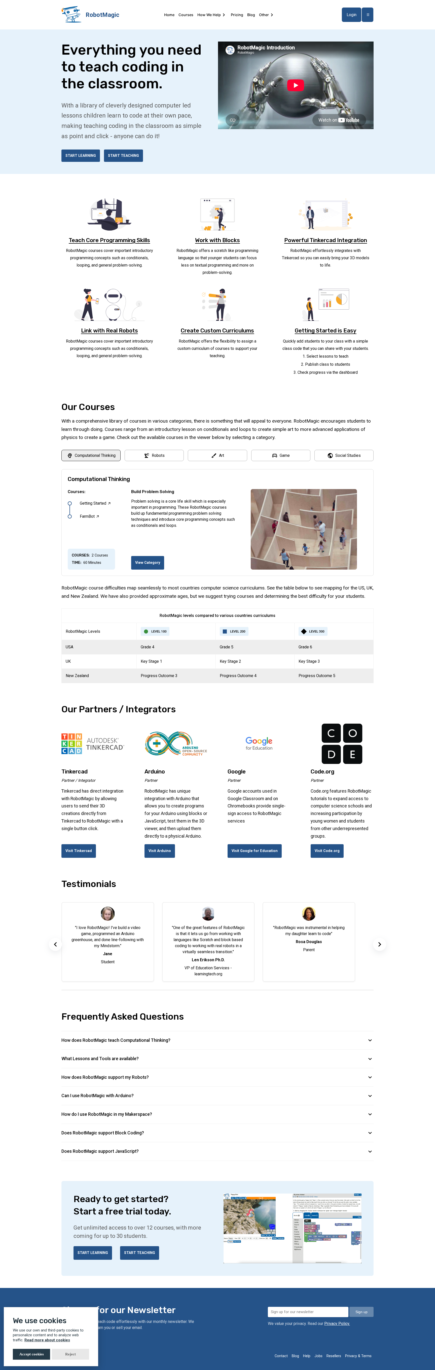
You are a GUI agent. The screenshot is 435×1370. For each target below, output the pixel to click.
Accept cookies (31, 1354)
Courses (185, 15)
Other (264, 15)
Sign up (361, 1312)
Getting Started (96, 503)
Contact (281, 1356)
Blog (251, 15)
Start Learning (80, 156)
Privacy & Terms (358, 1356)
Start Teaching (123, 156)
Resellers (334, 1356)
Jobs (318, 1356)
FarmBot (90, 516)
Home (169, 15)
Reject (70, 1354)
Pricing (237, 15)
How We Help (209, 15)
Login (351, 14)
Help (306, 1356)
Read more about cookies (47, 1340)
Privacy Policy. (337, 1323)
